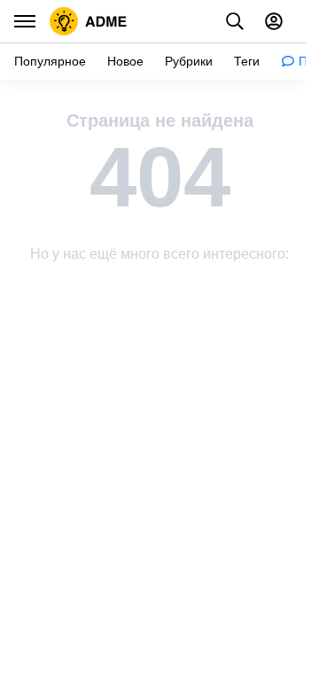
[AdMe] (89, 21)
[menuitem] (50, 61)
